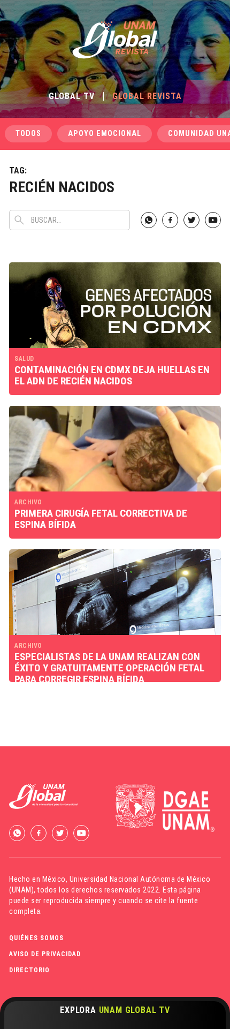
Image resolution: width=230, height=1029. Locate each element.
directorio (29, 970)
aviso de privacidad (45, 954)
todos (28, 133)
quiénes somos (36, 938)
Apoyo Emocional (104, 133)
